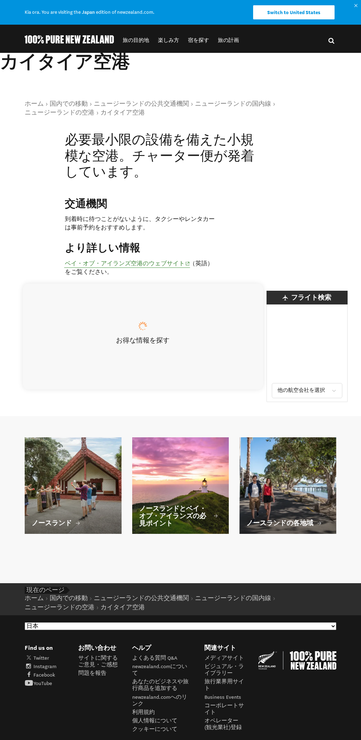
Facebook (44, 675)
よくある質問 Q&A (154, 658)
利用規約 (143, 712)
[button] (136, 40)
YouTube (42, 683)
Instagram (44, 667)
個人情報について (154, 721)
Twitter (41, 658)
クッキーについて (154, 729)
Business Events (222, 697)
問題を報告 (92, 673)
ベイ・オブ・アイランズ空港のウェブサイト (127, 263)
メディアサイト (224, 658)
